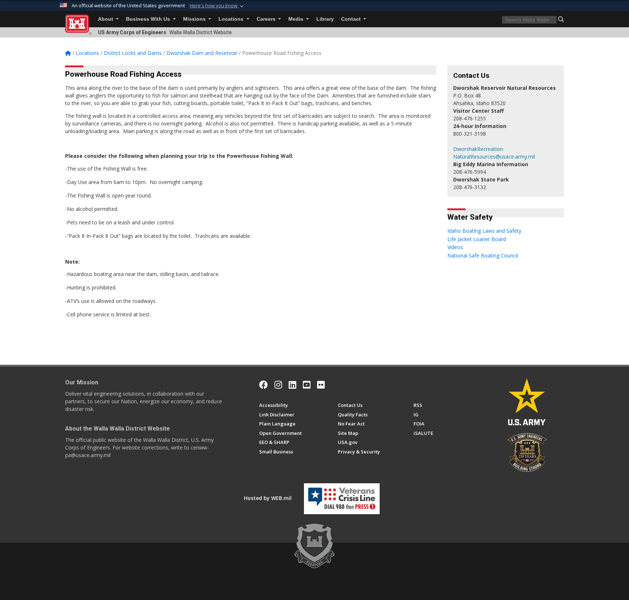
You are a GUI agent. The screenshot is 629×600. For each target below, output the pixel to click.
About (106, 19)
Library (325, 19)
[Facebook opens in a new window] (263, 384)
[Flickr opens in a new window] (321, 384)
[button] (217, 5)
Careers (267, 19)
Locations (231, 19)
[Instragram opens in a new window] (278, 384)
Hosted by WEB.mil (268, 498)
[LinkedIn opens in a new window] (292, 384)
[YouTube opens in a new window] (306, 384)
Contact (351, 19)
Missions (195, 19)
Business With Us (148, 19)
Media (296, 19)
